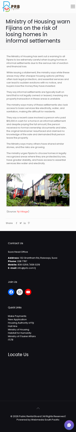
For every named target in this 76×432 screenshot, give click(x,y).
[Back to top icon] (38, 408)
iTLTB (10, 339)
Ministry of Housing (18, 329)
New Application (17, 319)
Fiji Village (22, 211)
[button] (69, 425)
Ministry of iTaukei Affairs (22, 336)
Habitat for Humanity (19, 333)
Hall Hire (12, 326)
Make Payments (17, 316)
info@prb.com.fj (26, 268)
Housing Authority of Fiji (21, 322)
